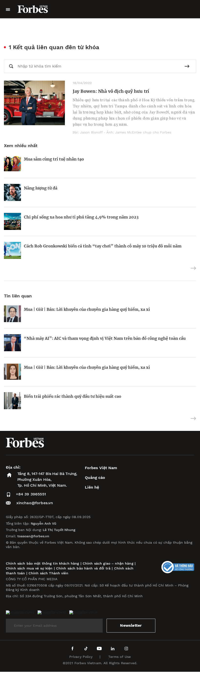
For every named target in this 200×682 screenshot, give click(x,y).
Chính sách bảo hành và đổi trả (83, 568)
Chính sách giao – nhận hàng (108, 563)
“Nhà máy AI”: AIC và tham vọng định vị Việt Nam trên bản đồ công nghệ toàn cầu (105, 338)
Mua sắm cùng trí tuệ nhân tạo (54, 159)
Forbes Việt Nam (101, 467)
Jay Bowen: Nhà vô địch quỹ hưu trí (111, 91)
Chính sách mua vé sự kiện (30, 568)
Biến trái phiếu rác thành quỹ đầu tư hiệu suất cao (72, 396)
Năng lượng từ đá (40, 188)
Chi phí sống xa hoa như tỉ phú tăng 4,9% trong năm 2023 (81, 217)
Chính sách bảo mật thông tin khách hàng (42, 563)
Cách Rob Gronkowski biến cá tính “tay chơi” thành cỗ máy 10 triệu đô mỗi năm (102, 246)
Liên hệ (92, 487)
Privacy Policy (81, 657)
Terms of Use (119, 657)
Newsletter (131, 625)
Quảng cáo (95, 477)
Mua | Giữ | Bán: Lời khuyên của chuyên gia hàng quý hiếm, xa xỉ (87, 309)
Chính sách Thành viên (48, 573)
